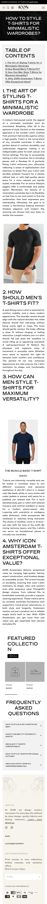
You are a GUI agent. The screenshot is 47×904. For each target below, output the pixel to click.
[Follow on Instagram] (12, 827)
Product (9, 685)
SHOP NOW (34, 2)
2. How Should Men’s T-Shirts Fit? (22, 69)
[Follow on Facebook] (6, 827)
